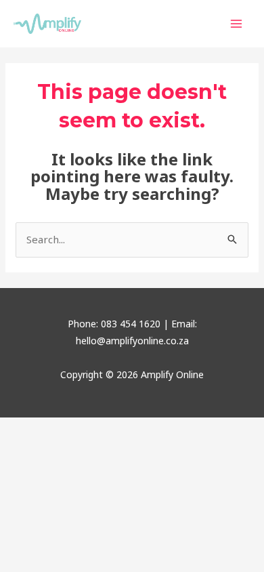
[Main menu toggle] (236, 24)
